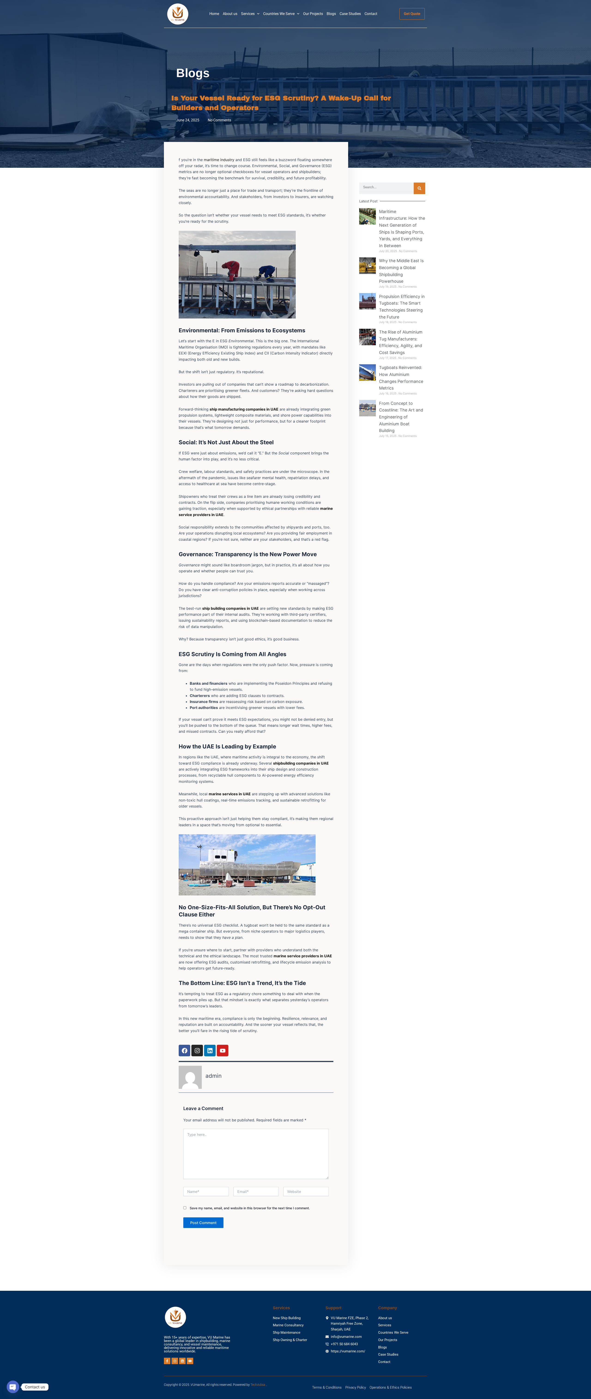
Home (214, 14)
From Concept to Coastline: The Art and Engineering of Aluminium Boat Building (401, 417)
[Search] (419, 188)
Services (248, 14)
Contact (371, 14)
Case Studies (350, 14)
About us (230, 14)
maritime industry (218, 159)
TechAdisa (257, 1385)
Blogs (331, 14)
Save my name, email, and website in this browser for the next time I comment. (250, 1208)
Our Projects (313, 14)
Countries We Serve (279, 14)
